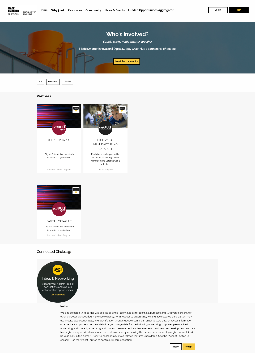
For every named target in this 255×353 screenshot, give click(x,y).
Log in (218, 9)
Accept (188, 346)
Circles (67, 81)
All (40, 81)
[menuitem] (44, 10)
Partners (53, 81)
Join (239, 9)
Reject (175, 346)
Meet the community (126, 61)
